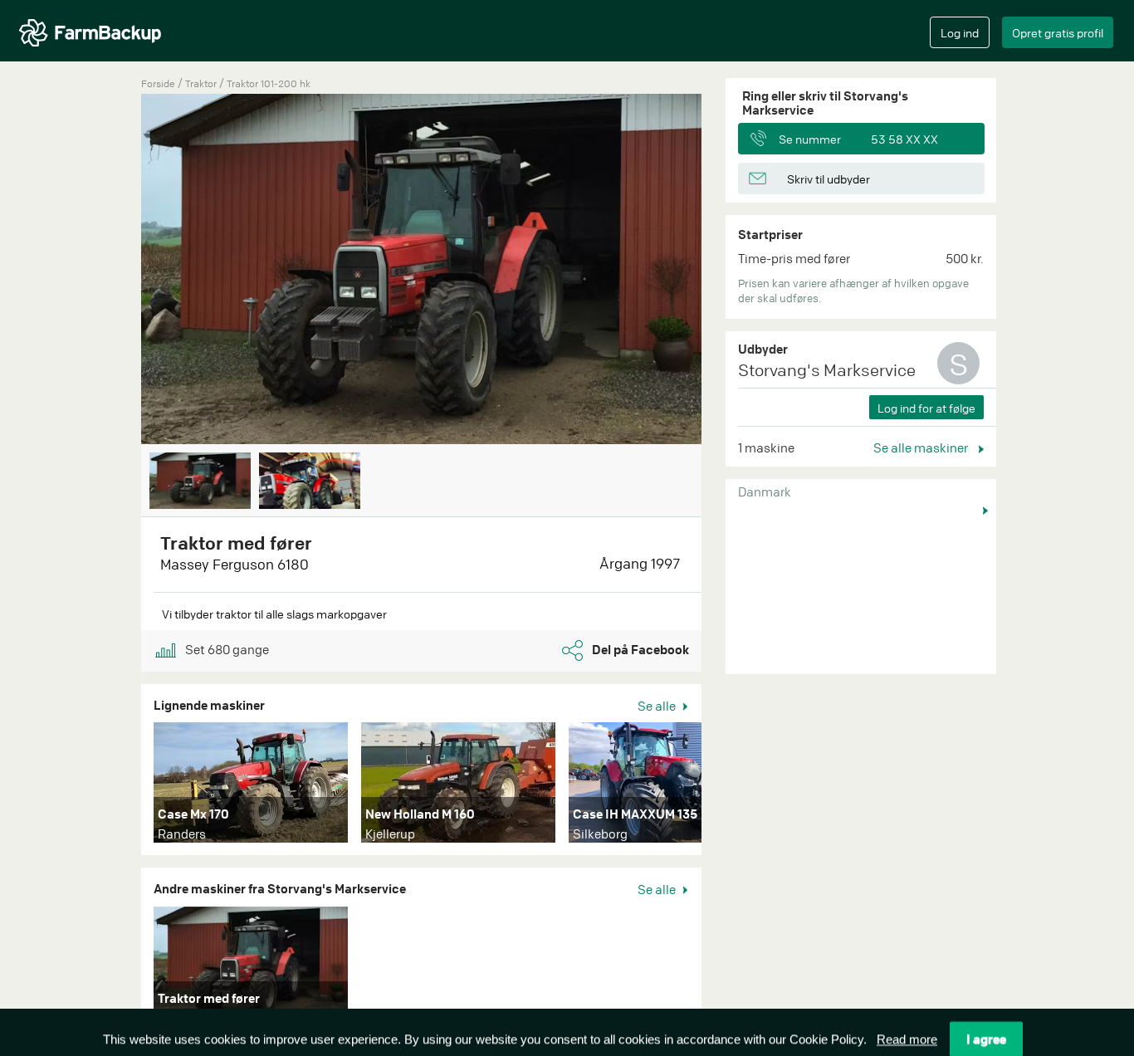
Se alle (658, 705)
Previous (116, 270)
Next (726, 270)
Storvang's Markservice (827, 369)
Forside (158, 83)
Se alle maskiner (921, 447)
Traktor (202, 83)
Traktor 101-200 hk (268, 83)
